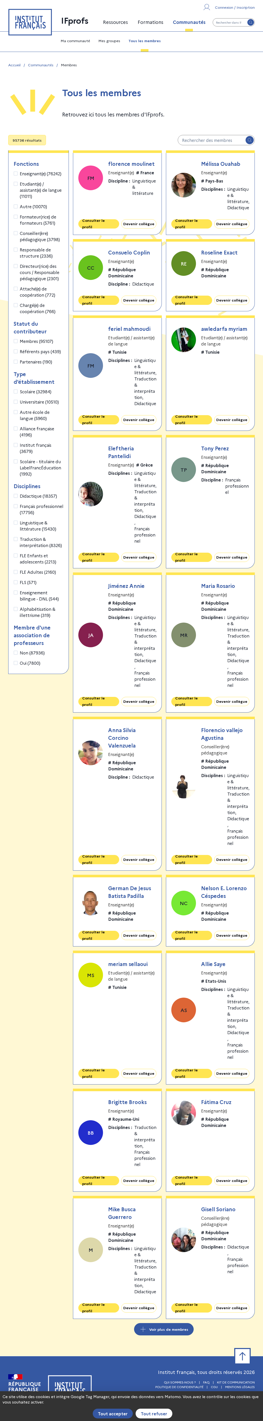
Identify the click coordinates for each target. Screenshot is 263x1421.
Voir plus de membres (168, 1329)
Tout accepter (113, 1413)
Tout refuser (154, 1413)
